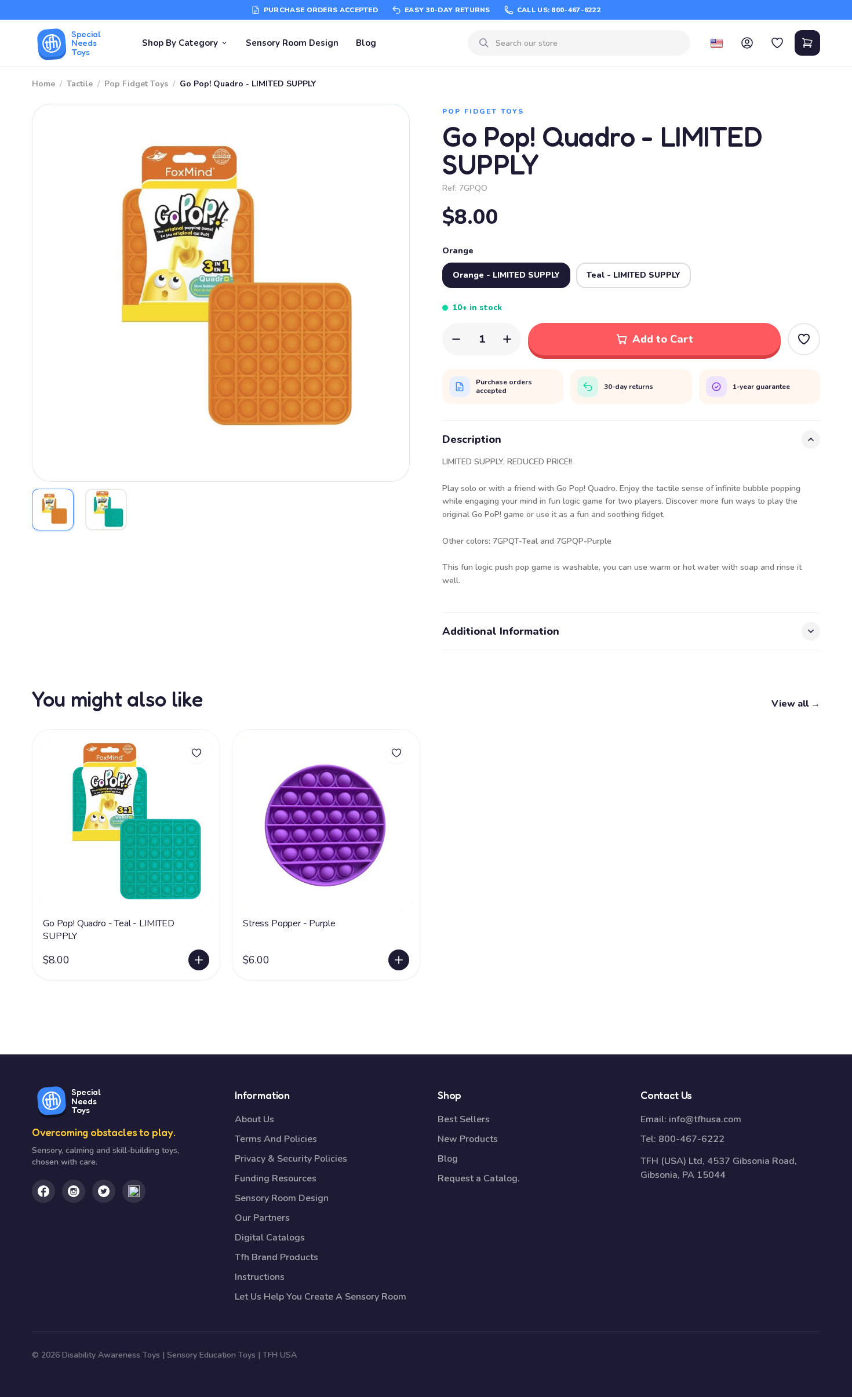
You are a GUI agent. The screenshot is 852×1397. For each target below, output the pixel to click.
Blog (366, 43)
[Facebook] (43, 1191)
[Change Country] (717, 43)
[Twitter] (103, 1191)
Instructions (260, 1277)
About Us (254, 1119)
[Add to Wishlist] (804, 339)
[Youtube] (133, 1191)
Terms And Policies (276, 1139)
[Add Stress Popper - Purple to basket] (398, 959)
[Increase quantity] (507, 339)
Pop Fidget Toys (136, 83)
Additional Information (500, 631)
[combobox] (588, 43)
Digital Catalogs (270, 1237)
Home (43, 83)
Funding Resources (275, 1178)
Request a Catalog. (479, 1178)
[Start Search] (484, 43)
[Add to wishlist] (196, 753)
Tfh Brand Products (276, 1257)
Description (471, 439)
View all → (795, 703)
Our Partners (262, 1218)
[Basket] (807, 43)
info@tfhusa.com (705, 1119)
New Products (468, 1139)
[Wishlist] (777, 43)
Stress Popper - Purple (289, 923)
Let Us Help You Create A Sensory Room (320, 1296)
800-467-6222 (691, 1139)
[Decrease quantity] (456, 339)
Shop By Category (180, 43)
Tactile (80, 83)
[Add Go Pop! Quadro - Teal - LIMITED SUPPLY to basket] (198, 959)
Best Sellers (464, 1119)
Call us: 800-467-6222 (559, 9)
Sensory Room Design (292, 43)
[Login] (747, 43)
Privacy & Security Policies (291, 1158)
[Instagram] (73, 1191)
